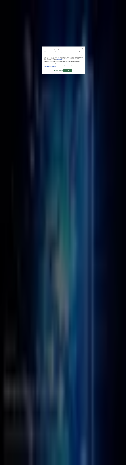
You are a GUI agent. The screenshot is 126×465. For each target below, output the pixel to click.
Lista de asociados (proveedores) (50, 66)
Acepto (68, 70)
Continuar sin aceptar (80, 48)
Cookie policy (59, 59)
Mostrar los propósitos (58, 70)
